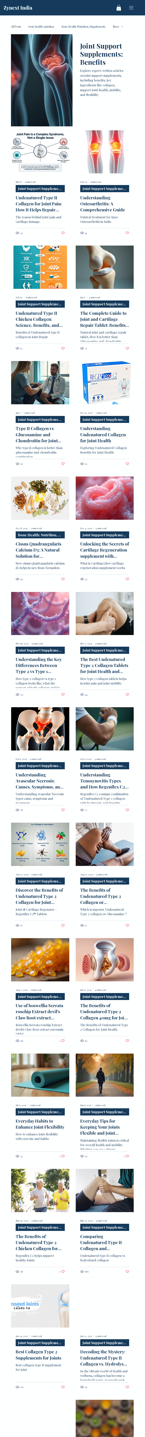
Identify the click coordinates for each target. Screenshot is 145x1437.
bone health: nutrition (41, 26)
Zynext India (18, 7)
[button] (118, 8)
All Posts (16, 26)
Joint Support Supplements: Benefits (41, 188)
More (116, 26)
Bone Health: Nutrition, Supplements (83, 26)
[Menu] (131, 8)
